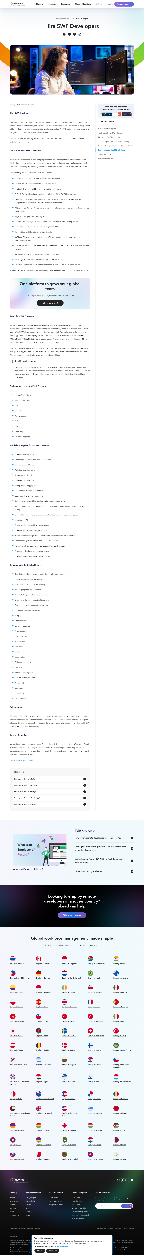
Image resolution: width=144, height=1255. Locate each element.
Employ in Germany (43, 978)
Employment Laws (55, 1201)
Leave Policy (53, 1198)
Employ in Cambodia (95, 1159)
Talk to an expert (50, 303)
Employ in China (68, 1021)
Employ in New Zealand (45, 1099)
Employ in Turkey (119, 1035)
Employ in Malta (16, 1099)
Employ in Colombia (17, 992)
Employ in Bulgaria (69, 1064)
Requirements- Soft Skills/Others (111, 150)
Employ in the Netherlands (71, 978)
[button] (40, 4)
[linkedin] (69, 34)
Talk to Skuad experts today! (21, 760)
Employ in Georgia (69, 1130)
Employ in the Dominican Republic (19, 1083)
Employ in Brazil (94, 978)
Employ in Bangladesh (70, 1159)
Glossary (29, 1212)
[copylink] (79, 34)
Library (28, 1205)
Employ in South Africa (96, 963)
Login (110, 4)
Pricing (99, 4)
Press (12, 1212)
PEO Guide (76, 1205)
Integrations (14, 1215)
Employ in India (119, 963)
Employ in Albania (120, 1113)
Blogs (28, 1208)
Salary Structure (104, 154)
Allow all (40, 1251)
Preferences (53, 1251)
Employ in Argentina (43, 1064)
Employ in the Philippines (19, 978)
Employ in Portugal (120, 1007)
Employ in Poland (16, 1007)
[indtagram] (132, 1180)
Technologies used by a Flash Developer (114, 141)
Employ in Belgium (43, 1050)
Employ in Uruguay (95, 1113)
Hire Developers (78, 1219)
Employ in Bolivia (42, 1130)
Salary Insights (31, 1198)
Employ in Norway (68, 1099)
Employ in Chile (42, 1021)
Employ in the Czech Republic (121, 1066)
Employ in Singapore (69, 963)
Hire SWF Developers (107, 128)
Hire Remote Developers (65, 18)
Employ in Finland (94, 1050)
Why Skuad (14, 1201)
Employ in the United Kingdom (44, 1114)
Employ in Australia (120, 978)
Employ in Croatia (94, 1064)
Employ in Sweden (68, 1035)
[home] (17, 4)
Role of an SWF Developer (109, 137)
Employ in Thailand (17, 963)
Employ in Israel (93, 1081)
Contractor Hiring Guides (81, 1215)
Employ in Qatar (119, 1144)
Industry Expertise (105, 158)
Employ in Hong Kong (96, 1021)
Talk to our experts (72, 915)
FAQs (28, 1215)
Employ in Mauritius (43, 1144)
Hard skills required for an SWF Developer (115, 146)
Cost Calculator (31, 1201)
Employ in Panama (94, 1099)
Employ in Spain (42, 1007)
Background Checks (56, 1205)
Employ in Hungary (95, 1130)
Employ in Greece (68, 1081)
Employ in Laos (15, 1144)
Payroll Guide (77, 1201)
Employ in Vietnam (17, 1021)
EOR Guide (76, 1198)
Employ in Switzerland (96, 1035)
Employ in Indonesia (43, 992)
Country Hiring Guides (80, 1212)
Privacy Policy (62, 1246)
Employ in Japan (16, 1035)
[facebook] (64, 34)
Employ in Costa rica (69, 1007)
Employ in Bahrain (43, 1159)
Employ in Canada (43, 963)
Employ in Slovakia (17, 1159)
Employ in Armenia (17, 1130)
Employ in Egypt (42, 1081)
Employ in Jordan (119, 1130)
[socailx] (74, 34)
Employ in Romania (120, 1099)
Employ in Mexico (120, 992)
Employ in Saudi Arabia (122, 1050)
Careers (13, 1208)
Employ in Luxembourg (122, 1081)
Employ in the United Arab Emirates (20, 1114)
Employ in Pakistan (69, 1144)
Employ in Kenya (42, 1035)
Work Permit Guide (79, 1208)
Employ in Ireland (68, 992)
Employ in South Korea (18, 1064)
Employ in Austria (16, 1050)
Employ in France (94, 1007)
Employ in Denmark (69, 1050)
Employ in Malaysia (95, 992)
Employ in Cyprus (119, 1159)
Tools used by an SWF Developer (111, 133)
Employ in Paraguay (95, 1144)
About (12, 1198)
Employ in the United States (69, 1114)
